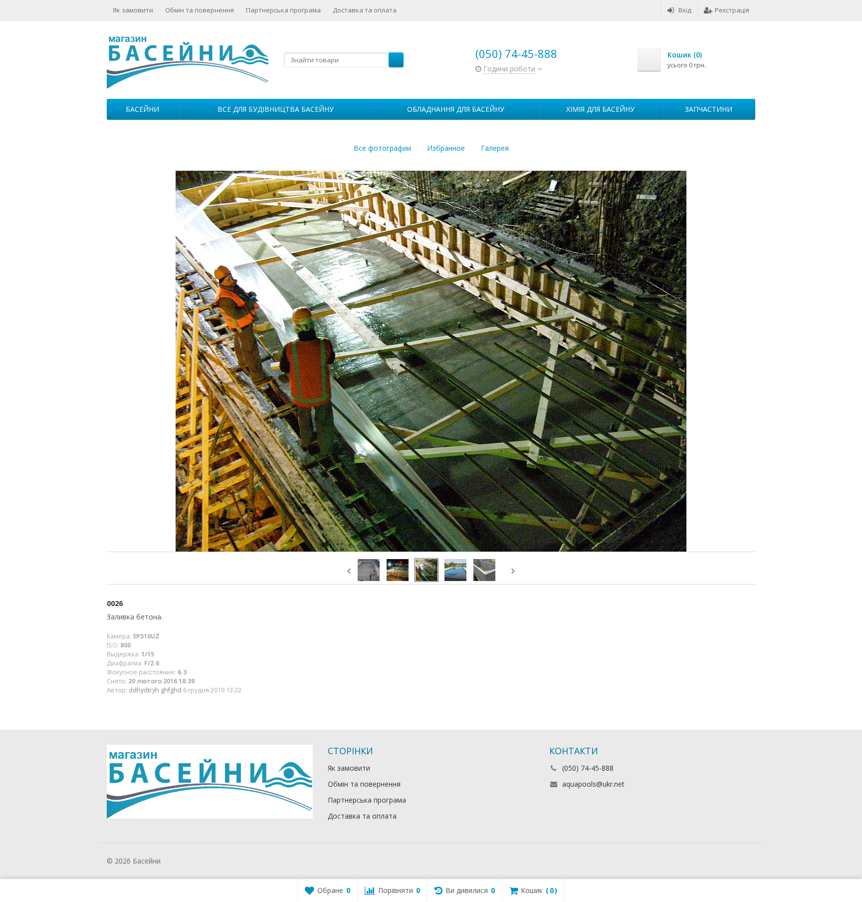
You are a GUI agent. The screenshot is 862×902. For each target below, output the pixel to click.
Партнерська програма (283, 9)
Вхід (684, 9)
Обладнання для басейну (455, 109)
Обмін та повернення (199, 9)
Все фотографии (382, 148)
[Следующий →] (431, 361)
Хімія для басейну (600, 109)
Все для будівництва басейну (275, 109)
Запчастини (708, 109)
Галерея (495, 148)
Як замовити (133, 9)
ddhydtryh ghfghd (155, 690)
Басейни (142, 109)
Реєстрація (732, 9)
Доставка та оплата (365, 9)
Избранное (446, 148)
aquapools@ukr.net (593, 784)
